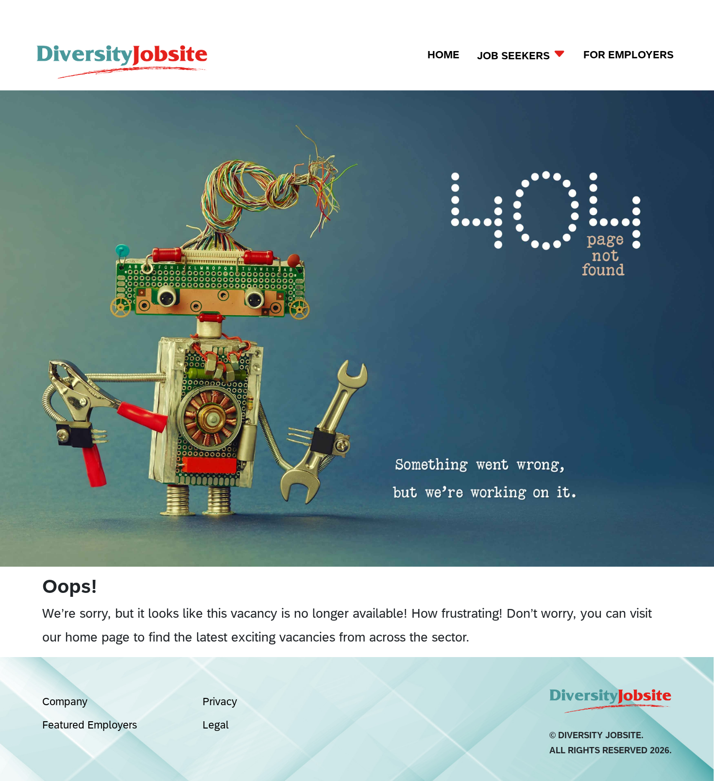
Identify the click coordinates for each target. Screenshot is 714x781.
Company (64, 701)
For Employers (628, 55)
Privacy (220, 701)
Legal (216, 725)
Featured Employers (89, 725)
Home (443, 55)
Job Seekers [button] (515, 56)
